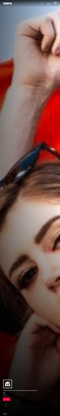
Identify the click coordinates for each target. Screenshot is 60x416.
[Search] (41, 3)
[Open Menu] (55, 3)
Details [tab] (5, 413)
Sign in (49, 3)
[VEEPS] (7, 3)
